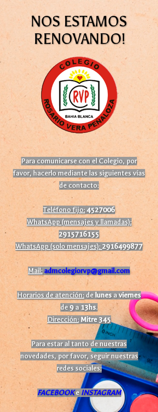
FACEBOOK (55, 392)
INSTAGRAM (101, 392)
